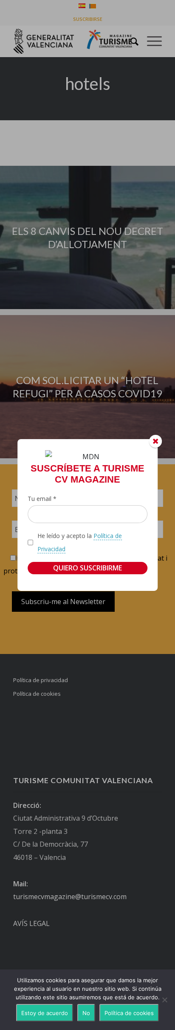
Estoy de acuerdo (44, 1013)
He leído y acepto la (79, 542)
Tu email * (42, 499)
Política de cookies (129, 1013)
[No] (164, 999)
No (86, 1013)
